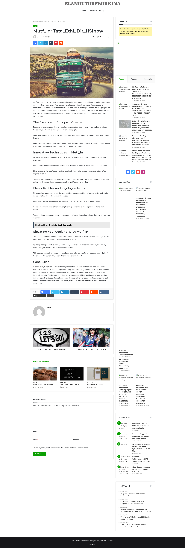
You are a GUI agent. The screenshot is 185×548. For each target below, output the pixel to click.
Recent (121, 79)
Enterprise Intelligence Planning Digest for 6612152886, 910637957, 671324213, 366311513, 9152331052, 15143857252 (142, 125)
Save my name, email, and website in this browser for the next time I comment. (62, 448)
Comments (147, 79)
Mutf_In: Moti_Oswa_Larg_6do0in (43, 384)
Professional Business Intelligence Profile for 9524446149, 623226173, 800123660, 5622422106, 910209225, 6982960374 (141, 155)
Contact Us (93, 10)
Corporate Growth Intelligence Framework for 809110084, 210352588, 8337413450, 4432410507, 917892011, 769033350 (143, 207)
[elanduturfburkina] (92, 3)
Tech (41, 21)
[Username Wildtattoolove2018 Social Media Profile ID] (125, 460)
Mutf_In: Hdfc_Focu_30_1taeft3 (95, 384)
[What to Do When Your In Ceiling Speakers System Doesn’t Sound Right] (125, 447)
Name (35, 432)
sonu (38, 37)
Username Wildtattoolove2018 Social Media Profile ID (141, 459)
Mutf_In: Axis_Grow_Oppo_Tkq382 (70, 384)
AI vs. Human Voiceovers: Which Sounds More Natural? (142, 469)
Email (35, 440)
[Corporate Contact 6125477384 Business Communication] (125, 427)
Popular (134, 79)
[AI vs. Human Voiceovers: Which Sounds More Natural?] (125, 470)
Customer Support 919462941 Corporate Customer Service (140, 436)
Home (84, 10)
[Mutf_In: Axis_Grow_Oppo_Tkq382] (72, 373)
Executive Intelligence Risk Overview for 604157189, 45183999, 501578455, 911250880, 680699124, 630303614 (141, 140)
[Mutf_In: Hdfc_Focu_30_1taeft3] (98, 373)
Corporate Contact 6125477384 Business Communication (140, 426)
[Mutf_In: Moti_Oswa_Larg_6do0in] (45, 373)
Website (76, 440)
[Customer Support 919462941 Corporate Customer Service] (125, 437)
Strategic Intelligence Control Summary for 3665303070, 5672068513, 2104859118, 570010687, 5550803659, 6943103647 (126, 359)
